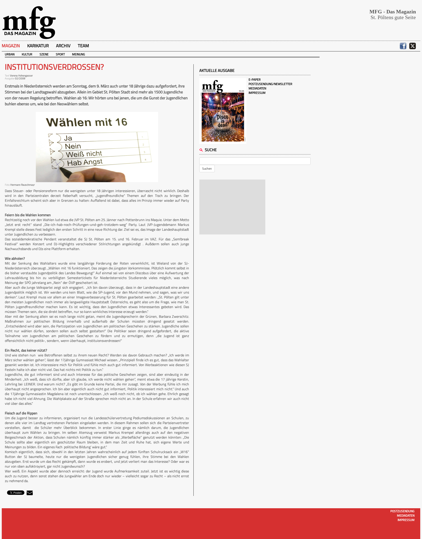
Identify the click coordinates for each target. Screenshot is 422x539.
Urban (10, 54)
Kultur (27, 54)
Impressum (257, 92)
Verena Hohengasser (21, 75)
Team (83, 45)
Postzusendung (402, 511)
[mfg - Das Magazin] (29, 22)
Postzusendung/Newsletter (270, 84)
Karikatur (38, 45)
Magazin (11, 45)
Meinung (78, 54)
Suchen (207, 168)
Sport (60, 54)
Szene (44, 54)
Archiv (63, 45)
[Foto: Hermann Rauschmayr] (97, 147)
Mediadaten (257, 88)
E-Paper (255, 79)
